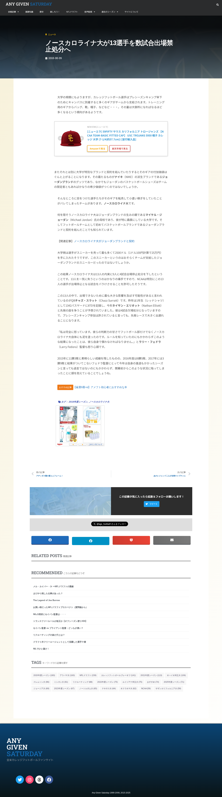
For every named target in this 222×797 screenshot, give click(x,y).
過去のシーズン (108, 11)
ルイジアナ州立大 (132, 682)
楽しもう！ (55, 11)
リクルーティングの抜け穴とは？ (49, 635)
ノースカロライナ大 (99, 401)
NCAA (146, 688)
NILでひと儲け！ (41, 649)
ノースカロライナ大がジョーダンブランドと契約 (104, 241)
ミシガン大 (61, 682)
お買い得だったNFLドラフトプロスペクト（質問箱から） (60, 607)
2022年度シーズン (107, 682)
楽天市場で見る (120, 148)
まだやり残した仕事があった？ (48, 593)
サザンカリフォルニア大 (168, 688)
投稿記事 (12, 11)
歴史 (42, 11)
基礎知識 (29, 11)
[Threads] (39, 780)
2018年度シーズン (78, 401)
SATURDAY (29, 4)
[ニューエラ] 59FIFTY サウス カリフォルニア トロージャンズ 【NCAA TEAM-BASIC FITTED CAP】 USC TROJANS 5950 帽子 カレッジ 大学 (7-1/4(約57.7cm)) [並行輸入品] (125, 135)
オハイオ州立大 (176, 675)
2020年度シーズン (44, 675)
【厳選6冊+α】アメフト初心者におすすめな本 (100, 387)
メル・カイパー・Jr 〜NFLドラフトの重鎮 (53, 586)
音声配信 (88, 11)
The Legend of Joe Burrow (46, 600)
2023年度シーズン (64, 688)
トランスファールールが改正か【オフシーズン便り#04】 (60, 621)
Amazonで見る (97, 148)
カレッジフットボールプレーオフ (118, 675)
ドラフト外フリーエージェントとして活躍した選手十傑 (59, 642)
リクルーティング (82, 682)
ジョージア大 (41, 688)
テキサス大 (109, 688)
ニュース (18, 19)
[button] (217, 5)
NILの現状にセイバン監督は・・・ (49, 614)
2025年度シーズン (174, 682)
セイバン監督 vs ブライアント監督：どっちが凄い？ (58, 628)
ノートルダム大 (88, 688)
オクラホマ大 (128, 688)
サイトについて (131, 11)
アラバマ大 (67, 675)
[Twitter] (20, 780)
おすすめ (153, 682)
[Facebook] (49, 780)
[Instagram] (30, 780)
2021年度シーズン (151, 675)
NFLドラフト (72, 11)
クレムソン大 (41, 682)
